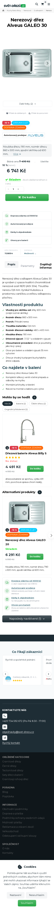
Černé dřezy (9, 766)
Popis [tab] (11, 264)
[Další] (48, 674)
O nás (5, 848)
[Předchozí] (5, 674)
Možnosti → (30, 253)
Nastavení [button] (15, 895)
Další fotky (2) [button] (26, 104)
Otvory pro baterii (19, 240)
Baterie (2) (21, 403)
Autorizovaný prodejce (22, 224)
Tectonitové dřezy (12, 770)
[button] (47, 63)
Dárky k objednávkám (21, 232)
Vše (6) (7, 403)
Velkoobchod (10, 831)
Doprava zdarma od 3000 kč (24, 216)
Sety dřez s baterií (12, 775)
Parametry (27, 266)
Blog (5, 792)
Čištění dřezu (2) (38, 403)
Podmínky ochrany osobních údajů (23, 818)
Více (15, 154)
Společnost (10, 844)
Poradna (8, 787)
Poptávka (8, 796)
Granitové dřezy (11, 761)
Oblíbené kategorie (15, 757)
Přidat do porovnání (39, 113)
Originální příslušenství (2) (16, 409)
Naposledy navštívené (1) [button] (25, 618)
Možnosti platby (12, 822)
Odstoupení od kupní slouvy (19, 835)
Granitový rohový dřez (15, 779)
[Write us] (4, 737)
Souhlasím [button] (27, 903)
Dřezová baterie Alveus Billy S (26, 453)
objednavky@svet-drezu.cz (18, 732)
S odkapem (38, 10)
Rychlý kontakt (11, 743)
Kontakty (7, 853)
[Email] (4, 726)
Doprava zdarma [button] (14, 127)
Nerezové (27, 10)
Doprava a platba (12, 813)
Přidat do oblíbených (17, 113)
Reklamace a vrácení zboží (18, 827)
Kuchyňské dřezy (14, 10)
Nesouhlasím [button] (36, 895)
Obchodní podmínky (15, 809)
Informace (9, 804)
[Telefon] (4, 716)
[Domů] (14, 5)
